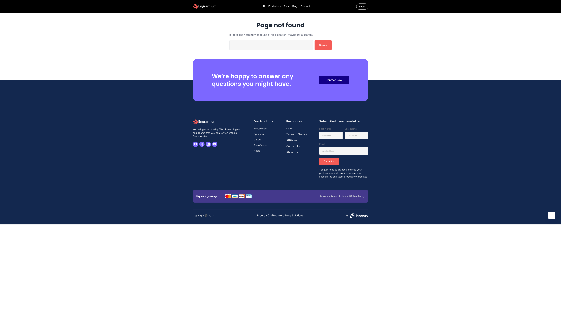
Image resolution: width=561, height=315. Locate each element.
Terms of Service (296, 134)
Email (322, 144)
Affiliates (291, 140)
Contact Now (334, 80)
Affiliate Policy (357, 196)
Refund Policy (338, 196)
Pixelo (256, 150)
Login (362, 6)
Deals (289, 128)
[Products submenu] (280, 6)
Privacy (324, 196)
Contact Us (293, 146)
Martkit (257, 139)
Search (323, 45)
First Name (325, 128)
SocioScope (260, 145)
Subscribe (329, 161)
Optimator (259, 134)
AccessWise (259, 128)
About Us (292, 152)
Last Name (351, 128)
